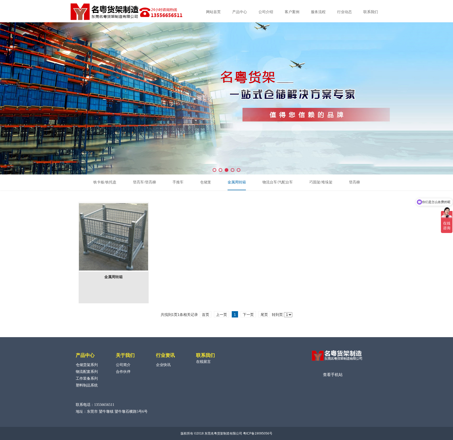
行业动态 (344, 12)
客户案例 (292, 12)
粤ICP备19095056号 (257, 433)
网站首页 (213, 12)
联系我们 (370, 12)
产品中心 (239, 12)
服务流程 (318, 12)
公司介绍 (265, 12)
